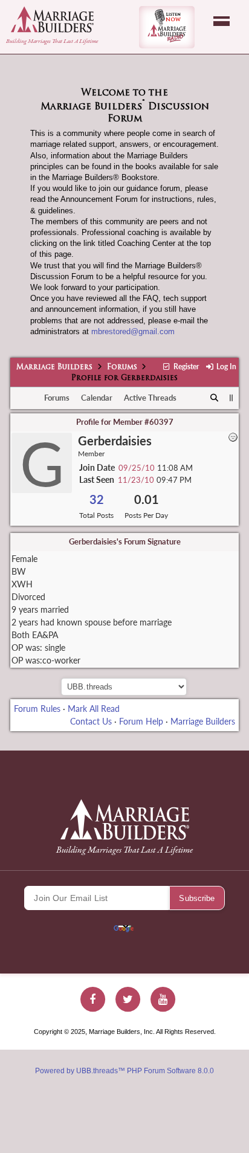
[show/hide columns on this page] (231, 397)
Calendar (96, 397)
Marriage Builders (54, 367)
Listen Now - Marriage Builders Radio (167, 27)
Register (185, 366)
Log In (225, 366)
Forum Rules (37, 708)
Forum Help (141, 721)
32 (96, 499)
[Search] (215, 398)
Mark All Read (94, 708)
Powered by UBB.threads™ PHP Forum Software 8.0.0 (124, 1071)
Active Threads (150, 397)
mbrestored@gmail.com (133, 331)
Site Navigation (221, 21)
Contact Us (91, 721)
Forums (122, 367)
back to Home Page (52, 19)
